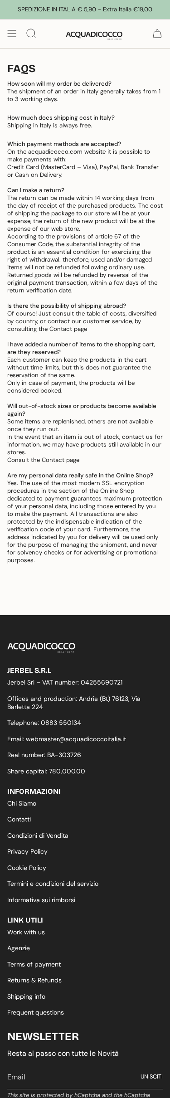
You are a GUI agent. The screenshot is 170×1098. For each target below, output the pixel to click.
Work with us (26, 932)
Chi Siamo (21, 803)
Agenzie (18, 948)
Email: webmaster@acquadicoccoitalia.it (66, 739)
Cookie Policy (26, 868)
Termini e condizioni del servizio (52, 883)
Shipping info (26, 996)
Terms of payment (34, 964)
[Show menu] (12, 33)
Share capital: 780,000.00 (46, 771)
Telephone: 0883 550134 (44, 723)
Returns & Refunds (34, 980)
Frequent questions (35, 1012)
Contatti (19, 819)
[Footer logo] (41, 648)
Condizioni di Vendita (37, 835)
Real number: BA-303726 (44, 755)
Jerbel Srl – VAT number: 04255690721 (64, 682)
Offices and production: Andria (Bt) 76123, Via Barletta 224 (74, 703)
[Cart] (157, 33)
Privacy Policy (27, 851)
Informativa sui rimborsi (41, 900)
